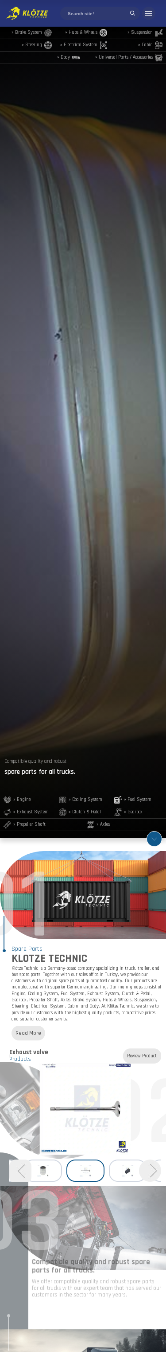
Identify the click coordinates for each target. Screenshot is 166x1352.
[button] (150, 1171)
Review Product (142, 1056)
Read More (28, 1033)
